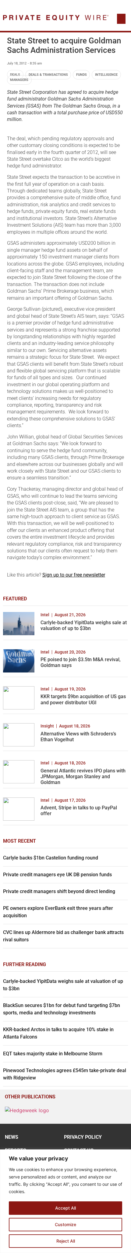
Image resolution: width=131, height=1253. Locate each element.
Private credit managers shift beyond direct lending (59, 891)
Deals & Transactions (48, 75)
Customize (65, 1224)
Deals (15, 75)
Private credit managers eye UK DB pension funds (57, 874)
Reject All (65, 1241)
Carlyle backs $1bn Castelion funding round (50, 858)
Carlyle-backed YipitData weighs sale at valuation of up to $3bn (84, 625)
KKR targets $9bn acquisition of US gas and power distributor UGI (83, 699)
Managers (19, 80)
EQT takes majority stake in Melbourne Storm (52, 1054)
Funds (81, 75)
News (11, 1137)
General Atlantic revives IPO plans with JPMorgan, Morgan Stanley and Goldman (83, 776)
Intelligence (106, 75)
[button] (121, 19)
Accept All (65, 1208)
